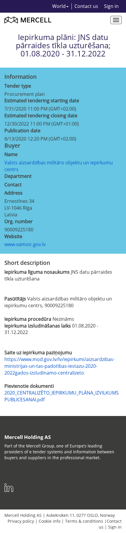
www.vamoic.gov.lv (25, 244)
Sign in (111, 6)
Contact (13, 184)
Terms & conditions (84, 521)
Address (13, 193)
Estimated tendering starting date (41, 100)
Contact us (86, 6)
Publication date (22, 130)
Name (11, 154)
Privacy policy (21, 521)
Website (13, 236)
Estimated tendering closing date (40, 115)
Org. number (18, 221)
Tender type (17, 86)
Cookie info (49, 521)
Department (18, 176)
